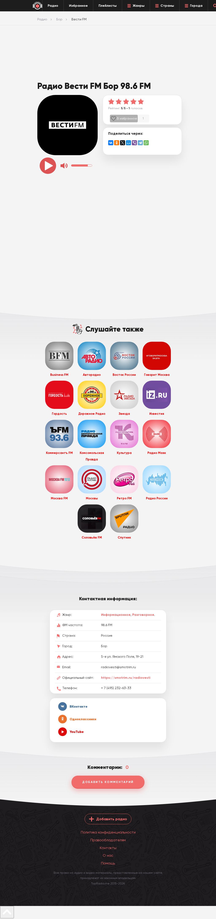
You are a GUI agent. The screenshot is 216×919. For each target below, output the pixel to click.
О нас (108, 855)
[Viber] (134, 142)
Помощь (108, 863)
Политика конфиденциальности (108, 832)
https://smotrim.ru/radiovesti (125, 678)
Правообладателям (108, 840)
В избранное (127, 118)
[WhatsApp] (146, 142)
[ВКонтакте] (110, 142)
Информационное (116, 615)
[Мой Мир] (128, 142)
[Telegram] (140, 142)
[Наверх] (7, 912)
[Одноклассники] (116, 142)
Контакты (108, 848)
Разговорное (143, 615)
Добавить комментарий (108, 782)
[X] (122, 142)
